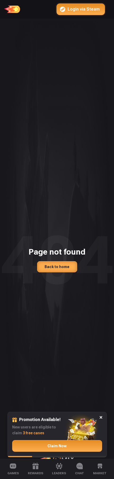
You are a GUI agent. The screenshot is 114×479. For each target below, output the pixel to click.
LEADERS (59, 473)
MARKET (100, 473)
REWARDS (35, 473)
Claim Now (57, 446)
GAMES (13, 473)
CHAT (79, 473)
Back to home (57, 267)
